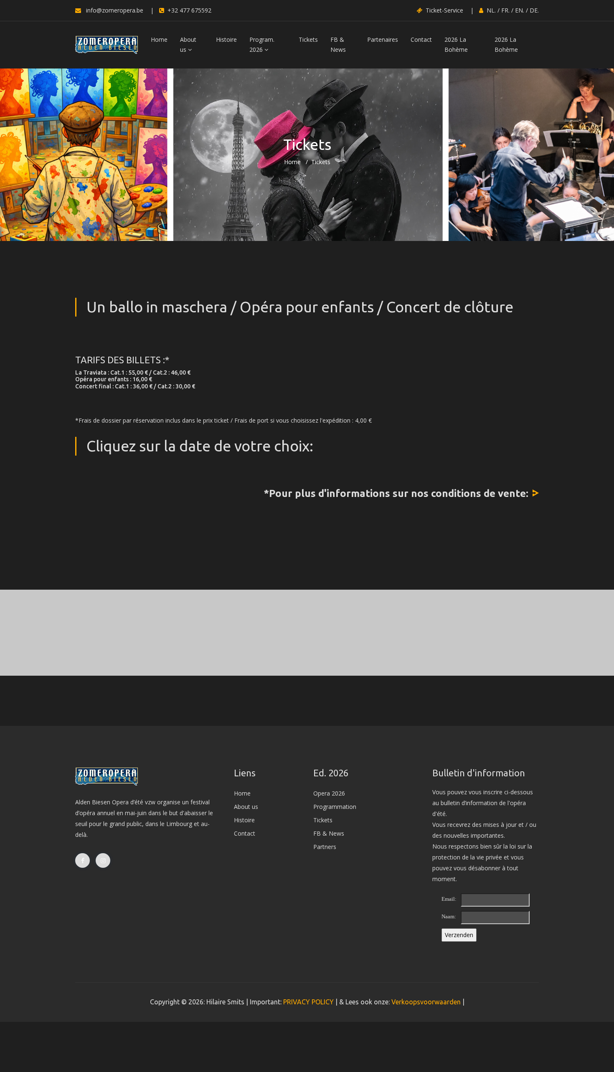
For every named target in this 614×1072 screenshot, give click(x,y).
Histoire (226, 39)
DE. (534, 10)
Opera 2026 (329, 793)
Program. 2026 (261, 44)
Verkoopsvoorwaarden (426, 1002)
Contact (421, 39)
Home (159, 39)
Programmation (334, 807)
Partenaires (382, 39)
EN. (519, 10)
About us (188, 44)
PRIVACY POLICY (308, 1002)
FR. (505, 10)
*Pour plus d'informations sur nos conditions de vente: (396, 493)
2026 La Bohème (456, 44)
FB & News (338, 44)
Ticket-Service (444, 10)
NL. (491, 10)
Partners (324, 847)
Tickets (308, 39)
